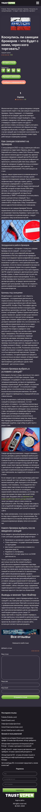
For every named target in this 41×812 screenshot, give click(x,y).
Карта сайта (19, 800)
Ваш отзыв (4, 654)
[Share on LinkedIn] (14, 71)
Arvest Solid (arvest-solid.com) (12, 730)
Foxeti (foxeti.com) (8, 720)
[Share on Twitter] (8, 71)
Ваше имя (4, 681)
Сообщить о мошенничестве (14, 82)
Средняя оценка (6, 52)
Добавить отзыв (6, 648)
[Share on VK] (19, 71)
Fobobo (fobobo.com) (9, 717)
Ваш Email (4, 688)
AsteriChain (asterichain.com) (12, 727)
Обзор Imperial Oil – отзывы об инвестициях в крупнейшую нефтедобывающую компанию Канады (18, 757)
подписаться (20, 790)
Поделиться (4, 67)
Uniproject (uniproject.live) (10, 724)
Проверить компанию (11, 77)
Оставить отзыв (9, 63)
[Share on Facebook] (3, 71)
